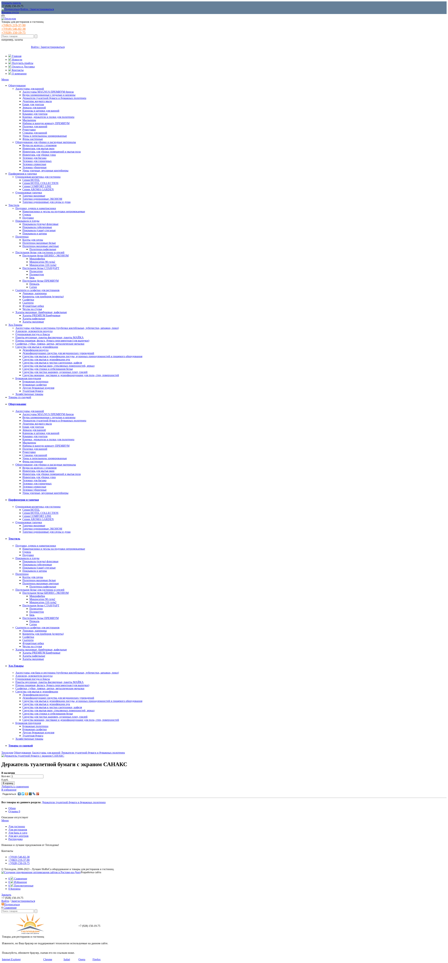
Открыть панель (11, 2)
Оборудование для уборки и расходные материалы (45, 142)
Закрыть (6, 894)
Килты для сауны (32, 239)
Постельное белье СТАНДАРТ (40, 268)
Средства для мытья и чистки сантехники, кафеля (52, 362)
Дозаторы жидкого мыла (37, 101)
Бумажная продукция (28, 378)
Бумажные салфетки (34, 384)
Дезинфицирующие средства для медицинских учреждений (58, 353)
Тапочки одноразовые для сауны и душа (46, 202)
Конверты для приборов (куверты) (43, 296)
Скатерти (28, 302)
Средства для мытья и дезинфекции (36, 346)
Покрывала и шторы (34, 233)
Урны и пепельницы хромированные (44, 135)
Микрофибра (37, 258)
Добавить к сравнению (15, 786)
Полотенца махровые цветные (40, 246)
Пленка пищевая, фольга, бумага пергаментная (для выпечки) (52, 340)
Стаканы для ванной (34, 132)
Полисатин (36, 271)
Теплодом (7, 752)
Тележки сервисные (34, 164)
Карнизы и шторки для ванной (40, 110)
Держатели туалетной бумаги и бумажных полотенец (54, 98)
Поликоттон (36, 274)
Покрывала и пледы (27, 220)
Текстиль (13, 205)
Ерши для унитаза (33, 104)
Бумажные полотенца (35, 381)
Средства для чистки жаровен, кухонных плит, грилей (55, 372)
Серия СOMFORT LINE (36, 186)
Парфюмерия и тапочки (22, 173)
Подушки (28, 217)
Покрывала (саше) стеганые (39, 230)
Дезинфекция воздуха (35, 350)
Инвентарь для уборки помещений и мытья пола (51, 151)
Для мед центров (18, 835)
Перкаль (34, 283)
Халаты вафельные (33, 318)
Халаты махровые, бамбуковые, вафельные (41, 312)
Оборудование (17, 85)
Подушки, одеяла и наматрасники (35, 208)
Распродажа (15, 839)
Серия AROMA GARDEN (38, 189)
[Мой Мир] (30, 794)
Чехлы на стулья (32, 309)
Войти (5, 900)
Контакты (17, 70)
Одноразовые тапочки (28, 192)
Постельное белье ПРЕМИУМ (40, 280)
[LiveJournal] (34, 794)
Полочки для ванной (34, 126)
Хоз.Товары (15, 324)
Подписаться (12, 904)
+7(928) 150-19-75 (13, 32)
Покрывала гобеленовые (37, 227)
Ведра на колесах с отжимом (39, 145)
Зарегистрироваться (23, 900)
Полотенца (22, 236)
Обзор (12, 808)
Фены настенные (32, 139)
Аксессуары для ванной (29, 88)
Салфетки (28, 299)
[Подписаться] (10, 9)
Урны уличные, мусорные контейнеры (45, 170)
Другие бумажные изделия (38, 387)
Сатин (33, 287)
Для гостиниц (16, 826)
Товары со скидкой (19, 397)
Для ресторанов (17, 829)
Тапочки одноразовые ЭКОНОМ (42, 198)
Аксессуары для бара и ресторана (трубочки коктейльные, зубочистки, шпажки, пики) (67, 327)
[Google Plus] (38, 794)
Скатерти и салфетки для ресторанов (37, 290)
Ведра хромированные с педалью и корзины (48, 94)
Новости (16, 59)
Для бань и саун (17, 832)
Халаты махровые (33, 321)
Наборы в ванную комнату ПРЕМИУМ (45, 123)
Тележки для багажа (34, 157)
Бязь (31, 277)
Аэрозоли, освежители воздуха (33, 331)
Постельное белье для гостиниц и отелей (39, 252)
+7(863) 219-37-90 (13, 25)
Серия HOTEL (31, 179)
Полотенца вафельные (42, 249)
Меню (5, 79)
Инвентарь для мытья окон (38, 148)
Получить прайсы (22, 63)
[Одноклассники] (27, 794)
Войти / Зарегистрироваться (37, 9)
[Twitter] (23, 794)
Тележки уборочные (34, 167)
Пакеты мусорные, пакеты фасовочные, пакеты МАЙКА (49, 337)
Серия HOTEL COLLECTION (40, 183)
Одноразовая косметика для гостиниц (38, 176)
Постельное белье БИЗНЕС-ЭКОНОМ (45, 255)
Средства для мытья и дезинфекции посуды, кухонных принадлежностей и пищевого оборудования (82, 356)
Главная (16, 56)
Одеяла (26, 214)
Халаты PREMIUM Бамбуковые (41, 315)
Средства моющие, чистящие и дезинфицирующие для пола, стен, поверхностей (70, 375)
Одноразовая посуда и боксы (32, 334)
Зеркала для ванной (34, 107)
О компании (19, 73)
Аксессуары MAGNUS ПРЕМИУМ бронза (48, 91)
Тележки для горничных (37, 161)
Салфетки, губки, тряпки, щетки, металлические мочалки (49, 343)
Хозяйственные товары (29, 394)
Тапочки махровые (33, 195)
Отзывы (14, 811)
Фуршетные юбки (33, 305)
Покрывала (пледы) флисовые (40, 224)
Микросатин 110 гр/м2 (42, 264)
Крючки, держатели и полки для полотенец (48, 116)
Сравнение (10, 907)
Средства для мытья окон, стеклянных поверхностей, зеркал (58, 365)
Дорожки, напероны (34, 293)
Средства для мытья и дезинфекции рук (46, 359)
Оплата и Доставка (23, 66)
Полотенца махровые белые (39, 242)
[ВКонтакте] (19, 794)
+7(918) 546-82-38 (13, 29)
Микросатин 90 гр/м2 (42, 261)
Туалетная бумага (32, 390)
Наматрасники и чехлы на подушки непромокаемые (53, 211)
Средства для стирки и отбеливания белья (47, 368)
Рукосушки (29, 129)
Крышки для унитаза (34, 113)
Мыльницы (29, 120)
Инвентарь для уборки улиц (39, 154)
